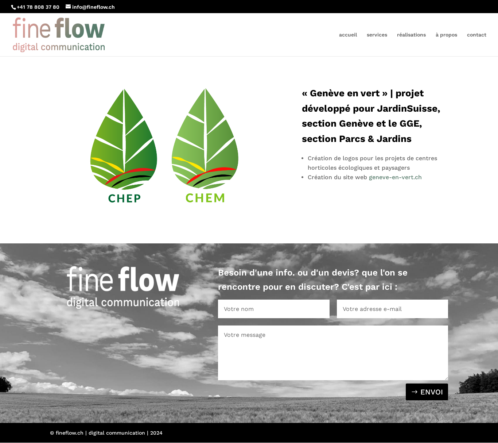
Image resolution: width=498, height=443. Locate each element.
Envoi (431, 392)
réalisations (411, 35)
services (377, 35)
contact (476, 35)
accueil (348, 35)
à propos (446, 35)
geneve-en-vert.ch (395, 177)
